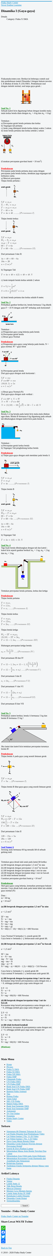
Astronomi (11, 1111)
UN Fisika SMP (13, 1084)
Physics (10, 1067)
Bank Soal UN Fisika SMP (18, 1089)
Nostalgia (11, 1116)
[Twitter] (26, 1236)
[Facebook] (26, 1232)
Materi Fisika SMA (15, 1104)
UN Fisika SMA (14, 1082)
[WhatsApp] (26, 1228)
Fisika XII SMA (14, 1074)
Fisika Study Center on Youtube (14, 1216)
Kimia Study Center (15, 1118)
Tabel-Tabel (12, 1099)
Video (9, 1121)
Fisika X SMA (13, 1069)
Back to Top (6, 1248)
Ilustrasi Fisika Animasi (16, 1091)
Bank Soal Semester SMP (18, 1108)
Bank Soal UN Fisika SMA (18, 1086)
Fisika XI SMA (13, 1072)
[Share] (26, 1241)
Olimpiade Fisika (14, 1079)
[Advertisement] (26, 49)
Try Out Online (13, 1113)
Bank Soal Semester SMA (18, 1106)
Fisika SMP (12, 1077)
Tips (8, 1094)
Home (9, 1064)
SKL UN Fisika (13, 1101)
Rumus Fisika (12, 1096)
